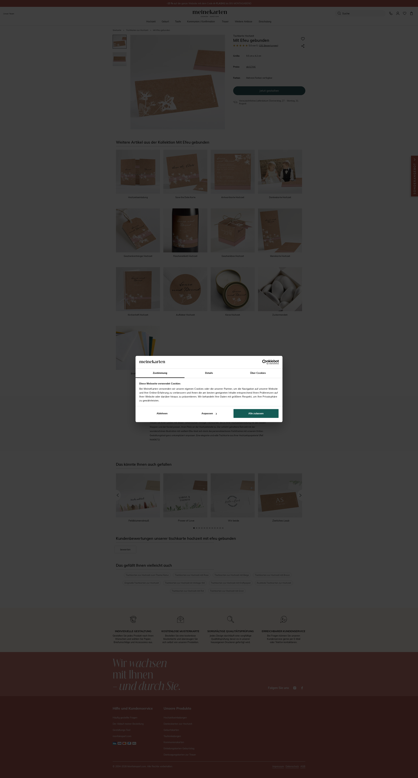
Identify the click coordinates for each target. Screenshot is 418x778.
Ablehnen (162, 413)
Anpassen (207, 413)
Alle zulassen (256, 413)
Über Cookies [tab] (258, 373)
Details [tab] (209, 373)
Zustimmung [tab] (160, 373)
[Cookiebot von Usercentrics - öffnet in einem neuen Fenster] (264, 362)
